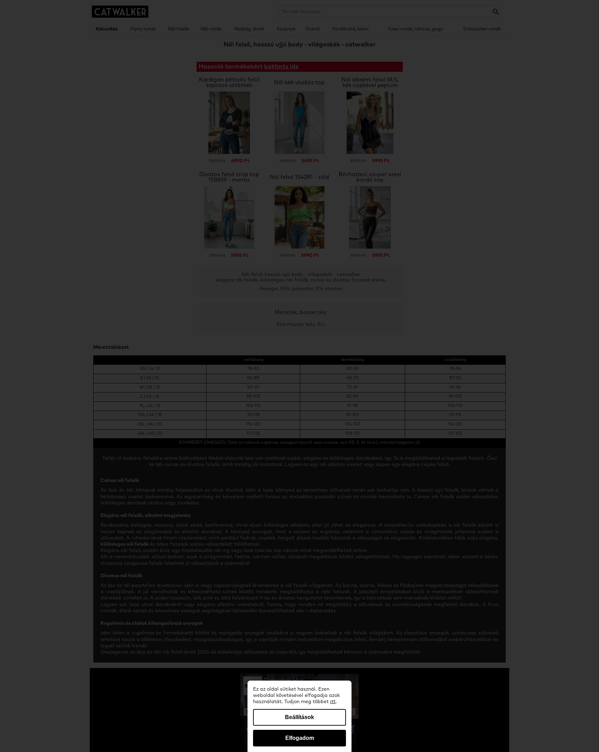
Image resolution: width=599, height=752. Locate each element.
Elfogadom (299, 738)
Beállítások (299, 717)
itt (333, 701)
